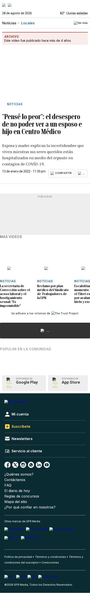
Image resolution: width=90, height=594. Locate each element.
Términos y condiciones (50, 556)
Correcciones (50, 562)
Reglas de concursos (21, 496)
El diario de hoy (17, 491)
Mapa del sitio (15, 502)
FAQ (7, 485)
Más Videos (11, 237)
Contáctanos (14, 480)
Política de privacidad (18, 556)
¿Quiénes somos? (18, 474)
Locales (28, 23)
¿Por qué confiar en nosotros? (29, 507)
